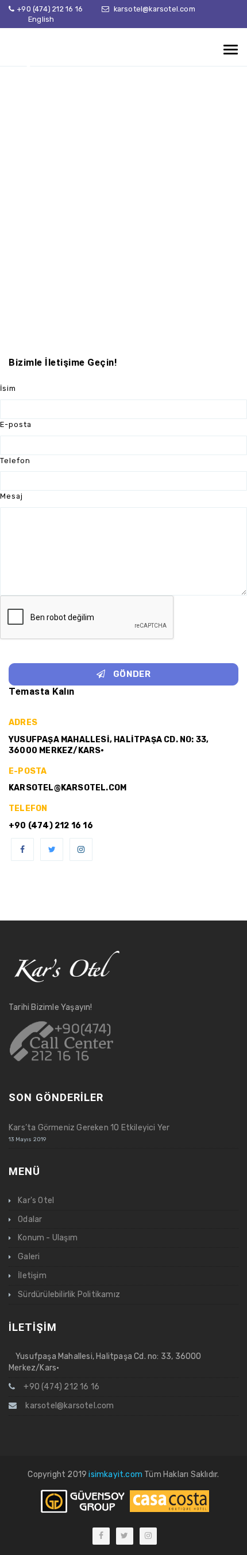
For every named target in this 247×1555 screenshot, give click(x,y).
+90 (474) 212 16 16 (50, 9)
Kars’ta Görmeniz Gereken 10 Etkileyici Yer (89, 1128)
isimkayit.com (115, 1474)
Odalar (30, 1219)
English (41, 19)
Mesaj (11, 496)
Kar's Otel (36, 1200)
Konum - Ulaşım (48, 1238)
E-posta (16, 424)
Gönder (130, 674)
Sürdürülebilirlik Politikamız (69, 1294)
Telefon (15, 460)
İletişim (32, 1275)
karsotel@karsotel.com (154, 9)
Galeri (29, 1257)
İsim (8, 388)
